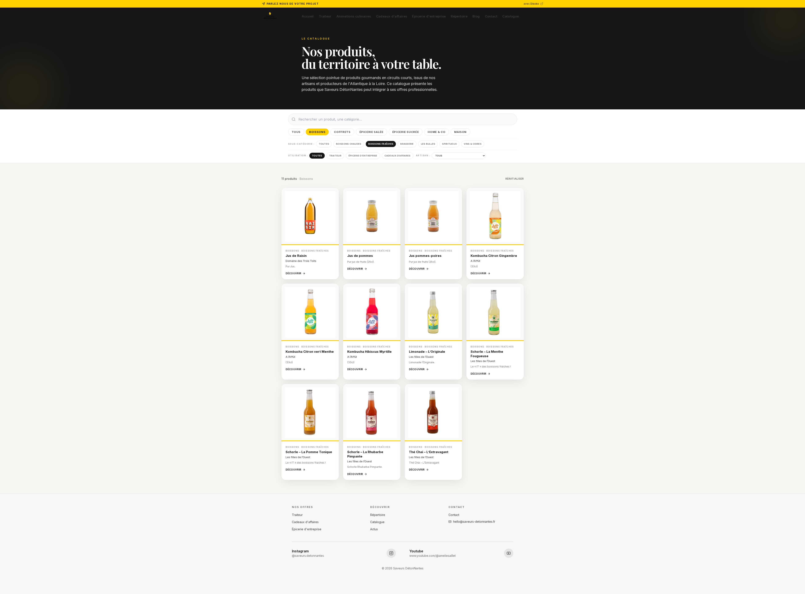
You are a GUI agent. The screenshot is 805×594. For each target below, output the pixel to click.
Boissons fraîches (381, 143)
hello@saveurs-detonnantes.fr (474, 521)
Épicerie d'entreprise (429, 16)
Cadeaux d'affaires (391, 16)
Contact (491, 16)
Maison (460, 132)
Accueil (308, 16)
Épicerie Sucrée (405, 132)
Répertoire (459, 16)
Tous (296, 132)
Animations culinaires (354, 16)
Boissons (317, 132)
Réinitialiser (514, 178)
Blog (476, 16)
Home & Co (436, 132)
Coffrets (342, 132)
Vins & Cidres (473, 143)
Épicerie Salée (371, 132)
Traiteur (325, 16)
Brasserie (407, 143)
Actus (374, 529)
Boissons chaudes (348, 143)
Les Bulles (428, 143)
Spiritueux (449, 143)
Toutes (324, 143)
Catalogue (510, 16)
